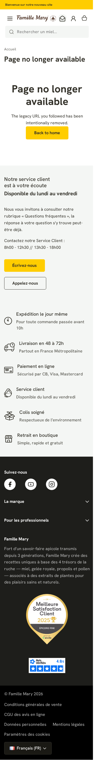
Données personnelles (25, 724)
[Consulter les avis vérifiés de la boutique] (47, 665)
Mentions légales (69, 724)
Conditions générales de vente (33, 704)
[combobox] (47, 32)
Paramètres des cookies (27, 734)
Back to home (47, 132)
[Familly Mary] (36, 18)
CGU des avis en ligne (24, 714)
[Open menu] (10, 18)
